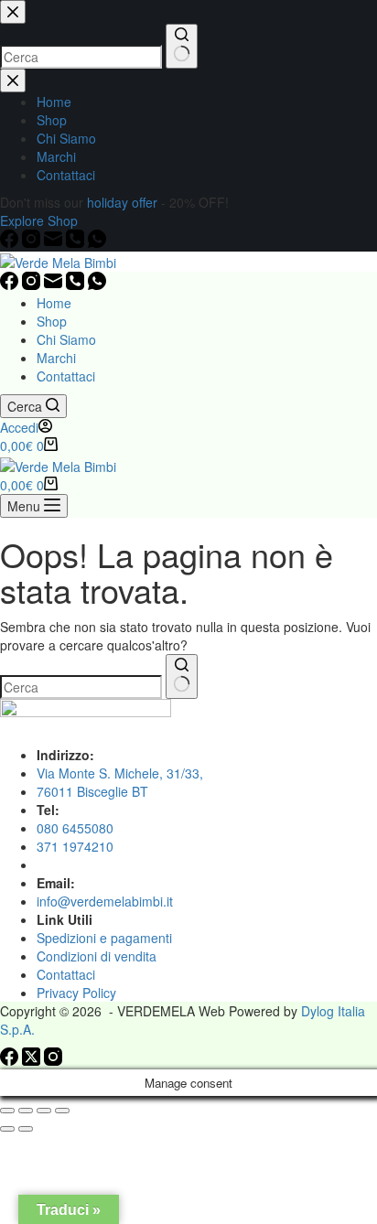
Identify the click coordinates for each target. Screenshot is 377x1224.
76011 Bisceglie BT (92, 791)
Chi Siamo (66, 339)
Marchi (56, 358)
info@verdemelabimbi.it (105, 901)
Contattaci (66, 376)
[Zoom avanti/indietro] (7, 1110)
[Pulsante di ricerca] (182, 676)
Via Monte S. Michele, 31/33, (120, 773)
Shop (52, 321)
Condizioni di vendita (96, 956)
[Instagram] (33, 284)
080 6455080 (75, 828)
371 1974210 (75, 846)
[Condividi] (44, 1110)
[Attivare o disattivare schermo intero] (25, 1110)
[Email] (55, 284)
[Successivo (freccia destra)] (25, 1129)
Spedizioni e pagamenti (104, 938)
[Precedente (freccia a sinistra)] (7, 1129)
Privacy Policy (76, 992)
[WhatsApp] (97, 284)
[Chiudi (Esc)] (62, 1110)
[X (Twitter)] (33, 1060)
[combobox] (81, 687)
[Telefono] (77, 284)
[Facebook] (11, 284)
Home (54, 303)
